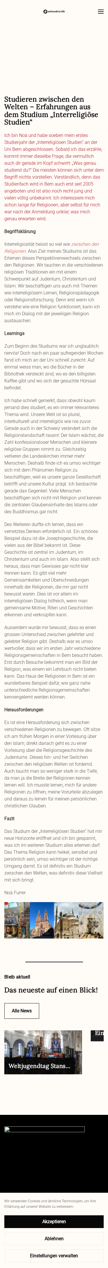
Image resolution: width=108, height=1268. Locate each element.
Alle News (22, 1011)
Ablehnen (54, 1238)
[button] (101, 11)
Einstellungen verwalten (54, 1255)
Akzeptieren (54, 1221)
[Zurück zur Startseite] (54, 11)
